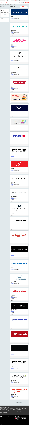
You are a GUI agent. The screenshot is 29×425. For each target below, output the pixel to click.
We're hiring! (14, 0)
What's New (25, 6)
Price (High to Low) (22, 7)
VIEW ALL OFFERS (19, 402)
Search (27, 2)
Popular (23, 6)
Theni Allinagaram (7, 4)
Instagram (25, 408)
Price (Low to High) (26, 7)
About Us (1, 417)
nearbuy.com (2, 4)
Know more (26, 101)
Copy (5, 14)
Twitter (24, 408)
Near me (21, 6)
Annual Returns (2, 421)
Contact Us (9, 417)
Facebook (22, 408)
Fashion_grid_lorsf (12, 4)
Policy (1, 418)
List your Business (21, 0)
